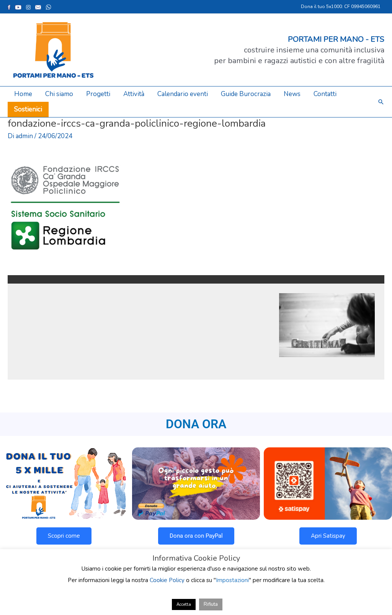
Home (23, 94)
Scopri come (64, 536)
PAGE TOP (376, 590)
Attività (133, 94)
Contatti (325, 94)
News (292, 94)
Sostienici (28, 109)
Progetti (98, 94)
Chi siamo (59, 94)
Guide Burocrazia (246, 94)
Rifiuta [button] (211, 604)
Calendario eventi (182, 94)
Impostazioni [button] (232, 580)
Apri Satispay (328, 536)
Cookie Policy (167, 580)
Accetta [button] (183, 604)
